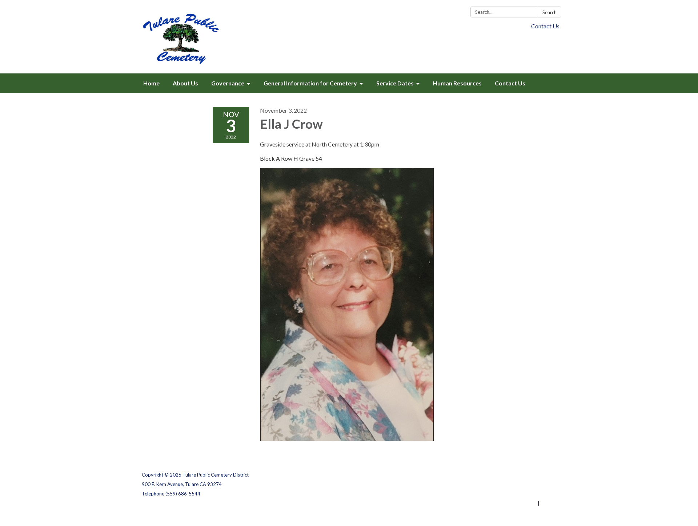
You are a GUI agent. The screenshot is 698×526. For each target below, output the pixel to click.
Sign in (548, 503)
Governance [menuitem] (227, 83)
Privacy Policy (540, 475)
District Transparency (530, 484)
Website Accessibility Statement (518, 494)
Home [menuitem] (151, 83)
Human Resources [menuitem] (457, 83)
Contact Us (545, 26)
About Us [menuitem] (185, 83)
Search (549, 12)
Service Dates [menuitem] (395, 83)
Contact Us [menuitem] (510, 83)
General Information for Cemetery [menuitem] (310, 83)
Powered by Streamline (510, 503)
